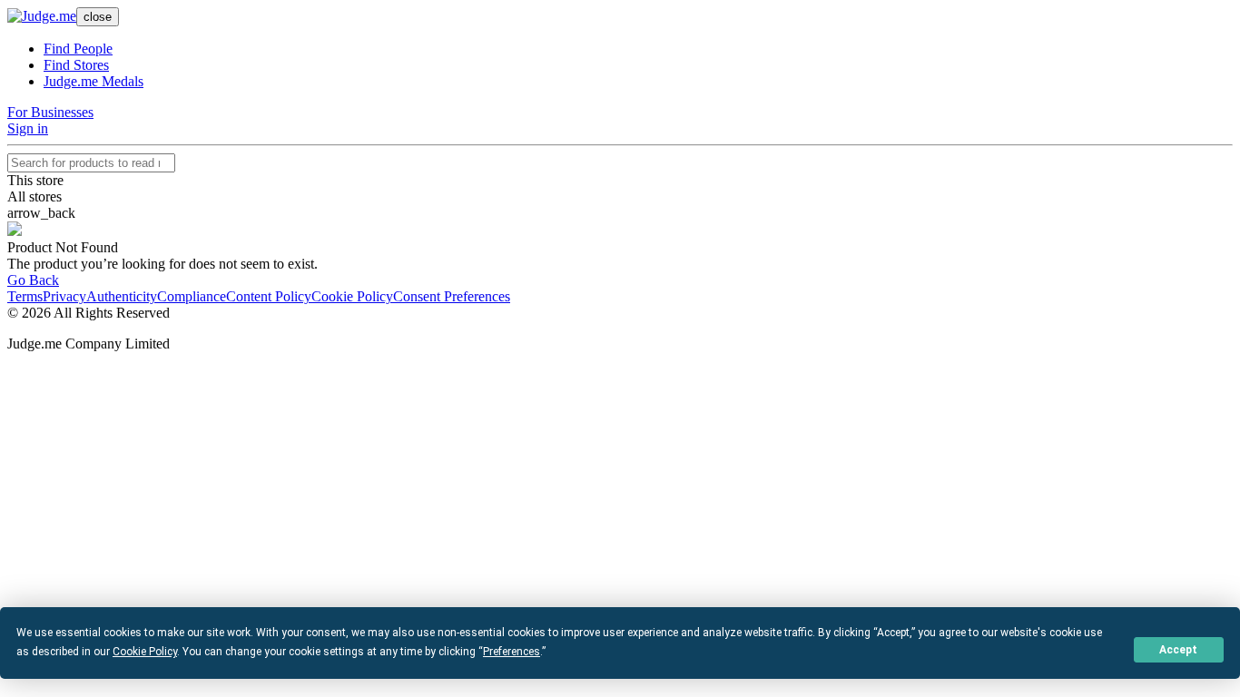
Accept (1178, 649)
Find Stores (76, 65)
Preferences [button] (511, 651)
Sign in (27, 128)
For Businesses (50, 112)
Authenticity (121, 296)
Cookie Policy (352, 296)
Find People (78, 48)
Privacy (64, 296)
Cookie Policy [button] (145, 651)
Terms (25, 296)
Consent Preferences (451, 296)
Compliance (191, 296)
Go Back (33, 280)
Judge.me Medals (93, 81)
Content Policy (268, 296)
